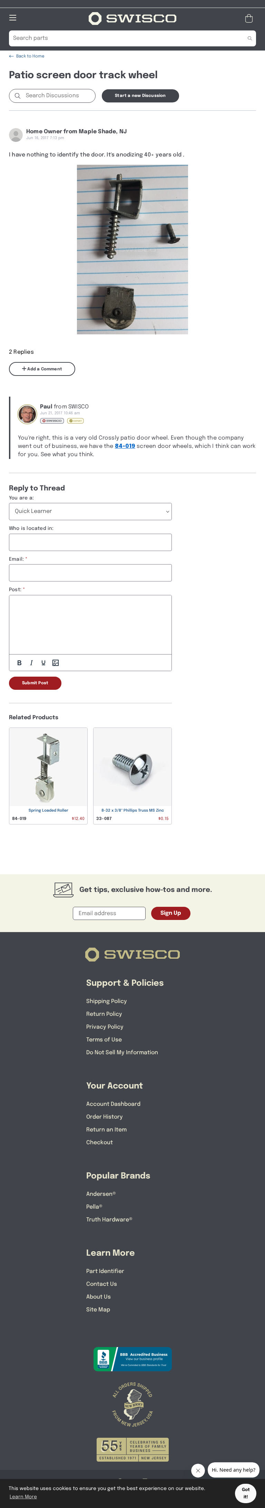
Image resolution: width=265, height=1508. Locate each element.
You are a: (21, 498)
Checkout (99, 1143)
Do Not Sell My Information (122, 1053)
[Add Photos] (55, 663)
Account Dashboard (113, 1104)
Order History (104, 1117)
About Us (98, 1297)
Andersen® (101, 1194)
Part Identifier (105, 1271)
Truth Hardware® (109, 1220)
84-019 (125, 446)
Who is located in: (31, 528)
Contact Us (101, 1284)
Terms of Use (104, 1040)
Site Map (98, 1310)
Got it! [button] (246, 1493)
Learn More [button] (23, 1497)
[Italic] (31, 663)
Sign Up (170, 913)
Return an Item (106, 1130)
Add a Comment (44, 369)
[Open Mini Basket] (250, 18)
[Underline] (43, 663)
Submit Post (35, 683)
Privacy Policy (105, 1027)
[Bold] (19, 663)
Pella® (94, 1207)
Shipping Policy (106, 1001)
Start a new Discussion (140, 96)
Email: (16, 559)
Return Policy (104, 1014)
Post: (15, 589)
